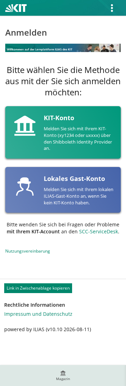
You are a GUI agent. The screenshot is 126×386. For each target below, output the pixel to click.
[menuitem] (63, 375)
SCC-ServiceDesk (98, 231)
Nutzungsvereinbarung (27, 251)
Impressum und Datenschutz (38, 314)
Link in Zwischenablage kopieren (38, 288)
